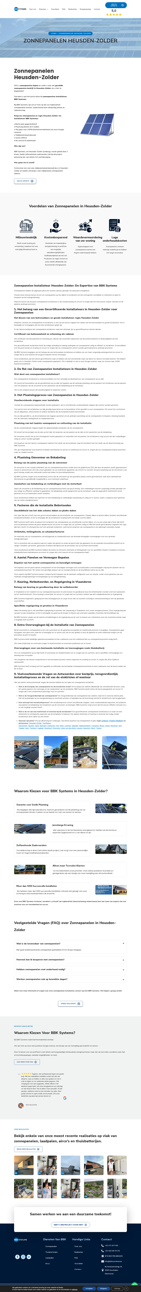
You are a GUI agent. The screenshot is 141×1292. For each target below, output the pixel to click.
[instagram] (23, 1257)
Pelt (57, 726)
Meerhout (48, 728)
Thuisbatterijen (51, 1252)
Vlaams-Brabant (116, 721)
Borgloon (114, 726)
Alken (107, 726)
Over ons (32, 9)
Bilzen (102, 726)
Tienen (98, 728)
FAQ (63, 9)
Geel (27, 728)
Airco (47, 1263)
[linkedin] (29, 1257)
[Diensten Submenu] (48, 9)
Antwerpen (23, 723)
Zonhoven (51, 726)
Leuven (79, 728)
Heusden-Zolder (35, 723)
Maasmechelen (85, 726)
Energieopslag (85, 9)
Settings (117, 1288)
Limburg (104, 721)
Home (24, 9)
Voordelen (55, 9)
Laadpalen (49, 1258)
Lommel (68, 726)
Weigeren (103, 1288)
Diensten (42, 9)
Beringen (43, 726)
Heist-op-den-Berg (68, 728)
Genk (37, 726)
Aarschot (86, 728)
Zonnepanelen (51, 1246)
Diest (93, 728)
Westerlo (56, 728)
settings (74, 1290)
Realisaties (72, 9)
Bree (62, 726)
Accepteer (89, 1288)
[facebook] (17, 1257)
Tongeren (95, 726)
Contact (97, 9)
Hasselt (31, 726)
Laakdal (40, 728)
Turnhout (33, 728)
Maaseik (75, 726)
